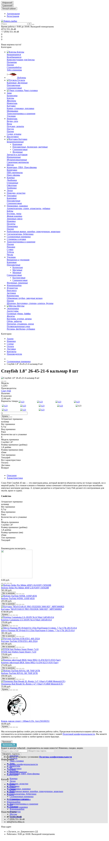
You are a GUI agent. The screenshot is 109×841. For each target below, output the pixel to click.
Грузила (21, 80)
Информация (7, 759)
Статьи (10, 344)
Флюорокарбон (14, 285)
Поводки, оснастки (16, 193)
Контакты (11, 351)
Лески (10, 190)
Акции (10, 338)
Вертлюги (12, 290)
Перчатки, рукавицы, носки (20, 324)
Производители (14, 354)
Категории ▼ (9, 744)
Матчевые (17, 270)
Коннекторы (13, 295)
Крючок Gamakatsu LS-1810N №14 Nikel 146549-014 (26, 620)
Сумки (10, 249)
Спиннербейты (14, 67)
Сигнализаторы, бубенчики (20, 234)
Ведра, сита (12, 121)
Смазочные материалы (18, 162)
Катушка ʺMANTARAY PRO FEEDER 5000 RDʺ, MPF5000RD (31, 609)
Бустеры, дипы (14, 213)
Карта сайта (12, 774)
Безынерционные (15, 141)
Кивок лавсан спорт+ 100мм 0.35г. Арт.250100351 (25, 721)
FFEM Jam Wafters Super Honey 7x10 (18, 652)
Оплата (10, 346)
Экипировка (13, 308)
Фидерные (17, 152)
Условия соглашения (17, 772)
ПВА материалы (15, 172)
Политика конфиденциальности (22, 764)
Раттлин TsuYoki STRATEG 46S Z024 (19, 641)
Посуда (10, 129)
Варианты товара (9, 401)
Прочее (10, 65)
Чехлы (10, 254)
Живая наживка (14, 216)
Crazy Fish (6, 391)
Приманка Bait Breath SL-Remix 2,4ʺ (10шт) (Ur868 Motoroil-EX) (32, 684)
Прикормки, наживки (17, 206)
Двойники (12, 180)
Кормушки (12, 170)
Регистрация (13, 16)
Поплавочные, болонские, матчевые (30, 147)
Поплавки (12, 195)
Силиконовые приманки (19, 236)
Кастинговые (18, 277)
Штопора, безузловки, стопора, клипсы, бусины (30, 303)
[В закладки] (2, 381)
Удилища (11, 116)
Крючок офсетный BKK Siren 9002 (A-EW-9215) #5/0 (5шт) (29, 662)
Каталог (5, 779)
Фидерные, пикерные (17, 283)
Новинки (11, 341)
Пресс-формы (13, 175)
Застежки (11, 293)
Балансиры (12, 95)
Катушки (11, 106)
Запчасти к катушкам (17, 154)
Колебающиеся (14, 57)
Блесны (20, 52)
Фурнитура (12, 288)
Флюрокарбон (13, 802)
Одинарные (12, 183)
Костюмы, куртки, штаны (19, 318)
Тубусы (10, 252)
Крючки (11, 177)
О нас (9, 767)
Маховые (16, 272)
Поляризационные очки (18, 326)
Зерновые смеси (14, 218)
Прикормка (12, 226)
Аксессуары (12, 311)
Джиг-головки (30, 90)
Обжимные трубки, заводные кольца (24, 298)
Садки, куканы (14, 134)
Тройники (12, 188)
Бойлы (10, 211)
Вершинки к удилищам (18, 259)
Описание (12, 475)
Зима (9, 93)
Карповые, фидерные (17, 83)
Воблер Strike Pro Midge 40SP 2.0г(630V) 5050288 (25, 588)
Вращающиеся (14, 54)
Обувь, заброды (14, 321)
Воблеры (21, 77)
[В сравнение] (5, 381)
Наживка (11, 221)
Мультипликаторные (17, 159)
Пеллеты (11, 224)
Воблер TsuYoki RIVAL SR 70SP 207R (19, 673)
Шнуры (20, 306)
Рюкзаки (11, 247)
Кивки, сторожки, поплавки (20, 108)
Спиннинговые (14, 88)
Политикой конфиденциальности (79, 734)
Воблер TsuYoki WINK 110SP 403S (18, 598)
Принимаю (6, 742)
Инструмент (13, 136)
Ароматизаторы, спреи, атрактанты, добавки (28, 208)
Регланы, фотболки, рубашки (21, 329)
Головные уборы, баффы (19, 313)
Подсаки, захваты (15, 126)
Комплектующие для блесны (21, 59)
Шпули (10, 165)
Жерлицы (11, 100)
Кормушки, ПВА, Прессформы (22, 167)
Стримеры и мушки (16, 239)
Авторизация (13, 13)
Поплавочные (13, 85)
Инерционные (14, 157)
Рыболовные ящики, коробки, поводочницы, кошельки (33, 231)
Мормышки (12, 111)
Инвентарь (12, 103)
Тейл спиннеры (14, 70)
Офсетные (12, 185)
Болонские (17, 267)
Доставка (11, 349)
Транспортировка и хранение (21, 113)
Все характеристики (11, 460)
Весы (9, 124)
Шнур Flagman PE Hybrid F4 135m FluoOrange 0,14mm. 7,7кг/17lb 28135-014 (38, 630)
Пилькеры (12, 62)
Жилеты (11, 316)
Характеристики (15, 478)
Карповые (17, 144)
